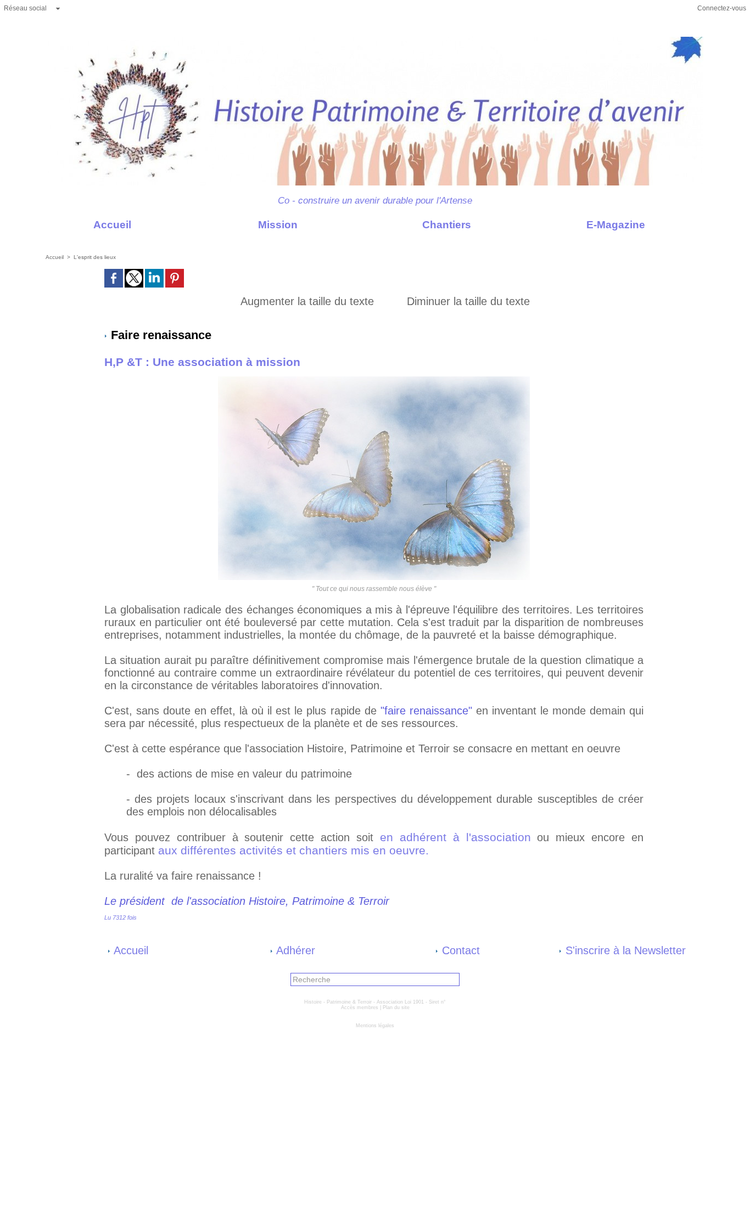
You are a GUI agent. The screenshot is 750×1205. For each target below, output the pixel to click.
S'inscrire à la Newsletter (624, 950)
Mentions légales (375, 1025)
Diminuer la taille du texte (467, 301)
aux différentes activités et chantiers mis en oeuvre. (295, 850)
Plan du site (396, 1007)
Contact (459, 950)
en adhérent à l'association (458, 837)
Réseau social (25, 8)
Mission (276, 224)
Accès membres (359, 1007)
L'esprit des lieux (95, 257)
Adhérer (294, 950)
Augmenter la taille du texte (305, 301)
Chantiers (445, 224)
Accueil (111, 224)
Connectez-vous (721, 8)
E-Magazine (614, 224)
